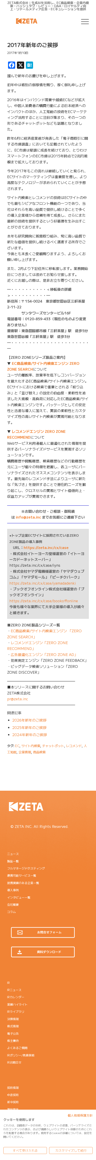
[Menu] (83, 21)
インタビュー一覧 (18, 897)
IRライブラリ (15, 1011)
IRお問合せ (14, 1062)
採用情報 (13, 1087)
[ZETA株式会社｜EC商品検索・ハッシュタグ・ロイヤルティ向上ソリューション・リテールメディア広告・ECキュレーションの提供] (39, 21)
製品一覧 (13, 861)
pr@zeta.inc (17, 698)
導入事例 (13, 890)
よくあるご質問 (17, 1048)
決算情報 (13, 1019)
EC (17, 745)
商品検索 (39, 752)
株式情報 (13, 1026)
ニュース (13, 854)
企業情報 (25, 752)
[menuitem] (83, 21)
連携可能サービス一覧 (21, 875)
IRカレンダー (15, 997)
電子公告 (13, 1033)
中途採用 (13, 1095)
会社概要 (13, 904)
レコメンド (74, 745)
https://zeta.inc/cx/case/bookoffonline (43, 600)
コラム (11, 912)
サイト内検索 (30, 745)
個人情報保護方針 (80, 1115)
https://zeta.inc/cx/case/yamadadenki (42, 583)
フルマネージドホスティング (26, 868)
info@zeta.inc (28, 517)
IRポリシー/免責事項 (20, 1055)
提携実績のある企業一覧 (23, 883)
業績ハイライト (17, 1004)
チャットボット (53, 745)
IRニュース (14, 990)
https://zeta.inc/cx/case (46, 547)
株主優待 (13, 1040)
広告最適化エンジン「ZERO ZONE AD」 (44, 654)
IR (8, 983)
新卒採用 (13, 1102)
